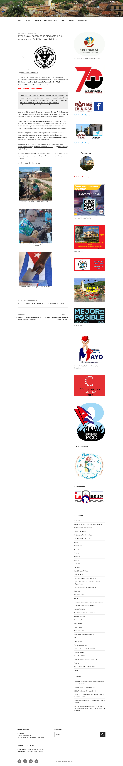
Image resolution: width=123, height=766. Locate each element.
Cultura (63, 20)
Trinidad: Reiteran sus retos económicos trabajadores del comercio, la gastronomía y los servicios (62, 96)
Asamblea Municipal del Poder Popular (53, 112)
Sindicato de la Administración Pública (42, 303)
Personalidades (78, 620)
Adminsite (34, 33)
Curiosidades (78, 546)
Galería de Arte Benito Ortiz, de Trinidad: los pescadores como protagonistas (53, 105)
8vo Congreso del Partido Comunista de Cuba (88, 524)
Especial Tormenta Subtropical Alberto (85, 587)
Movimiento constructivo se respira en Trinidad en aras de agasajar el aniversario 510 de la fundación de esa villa (89, 708)
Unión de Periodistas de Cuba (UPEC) (85, 667)
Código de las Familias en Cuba (83, 535)
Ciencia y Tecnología (80, 531)
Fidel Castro (62, 147)
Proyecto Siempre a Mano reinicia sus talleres (39, 103)
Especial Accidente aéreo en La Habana (86, 578)
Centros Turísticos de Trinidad (83, 528)
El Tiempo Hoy (78, 574)
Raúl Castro (22, 149)
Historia (76, 598)
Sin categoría (78, 641)
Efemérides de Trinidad (81, 571)
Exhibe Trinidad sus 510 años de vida (85, 691)
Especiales (77, 591)
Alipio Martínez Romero (29, 73)
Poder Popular (78, 627)
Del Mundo (37, 20)
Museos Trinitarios (79, 609)
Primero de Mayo (79, 631)
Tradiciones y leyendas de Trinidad (84, 649)
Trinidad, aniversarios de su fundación (85, 659)
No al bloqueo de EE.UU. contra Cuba (85, 613)
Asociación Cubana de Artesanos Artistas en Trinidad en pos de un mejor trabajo (54, 100)
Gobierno (38, 137)
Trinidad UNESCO (79, 656)
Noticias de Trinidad (50, 20)
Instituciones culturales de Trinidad (84, 605)
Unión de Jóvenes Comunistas (54, 137)
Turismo (71, 20)
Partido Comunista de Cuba (43, 147)
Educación (77, 567)
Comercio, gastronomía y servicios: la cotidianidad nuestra (45, 98)
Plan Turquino (78, 623)
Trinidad (21, 84)
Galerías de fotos (79, 595)
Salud (75, 638)
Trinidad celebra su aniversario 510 (84, 687)
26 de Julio (77, 520)
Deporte (76, 560)
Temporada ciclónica (80, 645)
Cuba (23, 303)
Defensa (76, 553)
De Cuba (27, 20)
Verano (76, 670)
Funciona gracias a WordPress (63, 761)
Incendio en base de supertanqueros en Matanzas (89, 602)
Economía (77, 564)
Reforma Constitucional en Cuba (84, 634)
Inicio (19, 20)
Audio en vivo (82, 20)
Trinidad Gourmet (79, 652)
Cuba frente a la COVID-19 (82, 538)
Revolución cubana (25, 147)
